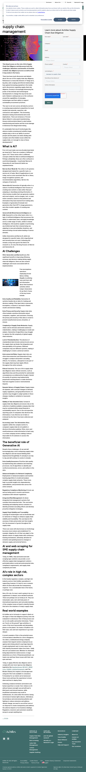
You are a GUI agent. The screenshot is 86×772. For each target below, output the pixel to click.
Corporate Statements (69, 760)
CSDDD (8, 669)
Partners (49, 2)
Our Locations (76, 746)
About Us (57, 2)
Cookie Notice (41, 12)
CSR (41, 760)
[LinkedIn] (8, 738)
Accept (60, 19)
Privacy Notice (24, 763)
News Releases (62, 739)
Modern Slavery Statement (53, 760)
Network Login (78, 2)
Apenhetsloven (17, 667)
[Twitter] (4, 738)
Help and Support (63, 745)
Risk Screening (34, 740)
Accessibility (23, 760)
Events (60, 742)
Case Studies (62, 737)
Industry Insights (63, 734)
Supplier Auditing (34, 752)
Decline (74, 19)
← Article (5, 718)
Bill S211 (25, 667)
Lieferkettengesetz (18, 669)
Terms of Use (35, 763)
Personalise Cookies (46, 19)
